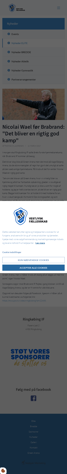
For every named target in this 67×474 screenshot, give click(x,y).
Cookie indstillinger (11, 252)
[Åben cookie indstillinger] (3, 470)
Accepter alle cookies (33, 267)
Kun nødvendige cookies (33, 260)
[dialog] (33, 237)
